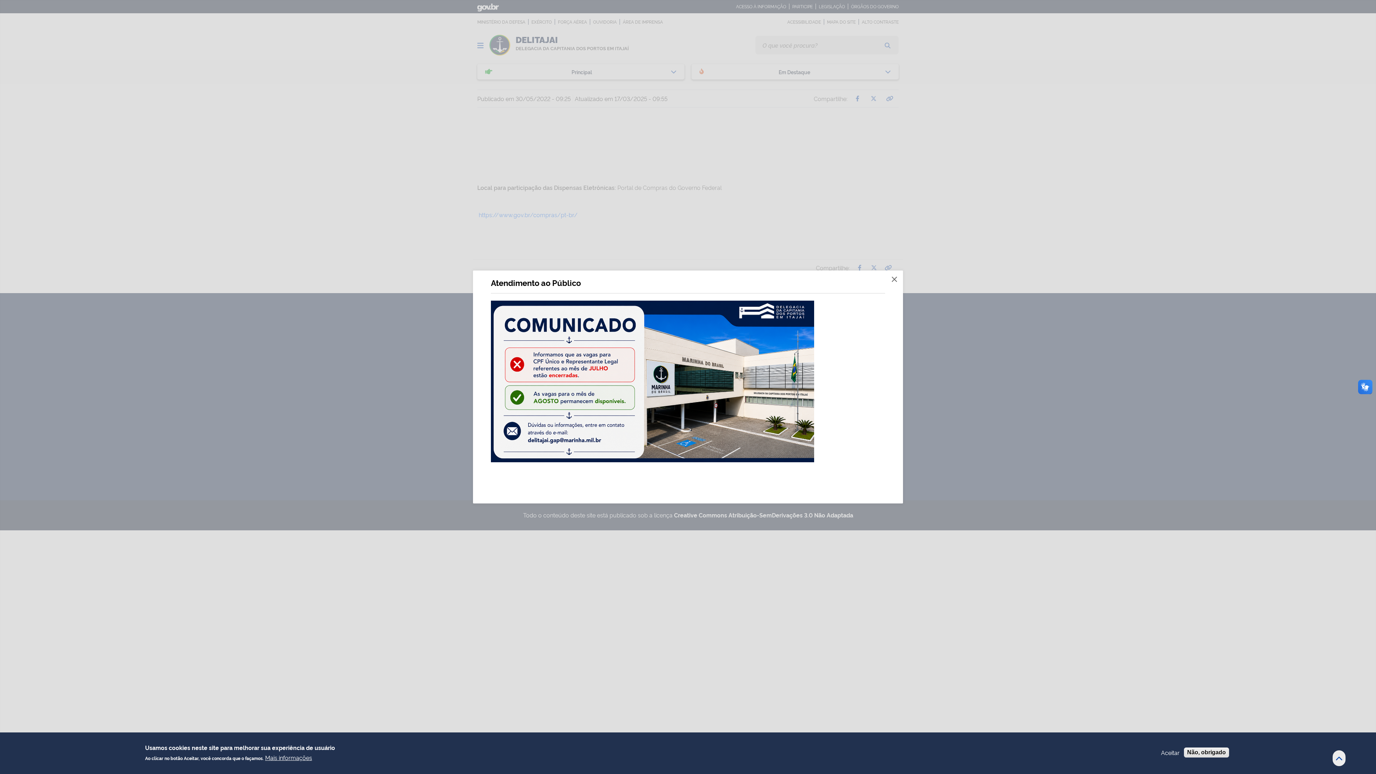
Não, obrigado (1206, 752)
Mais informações (288, 757)
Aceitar (1170, 752)
